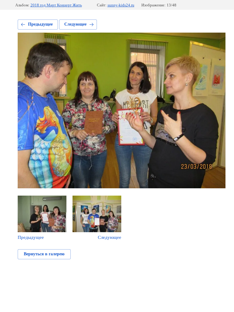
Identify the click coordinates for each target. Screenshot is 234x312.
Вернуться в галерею (44, 254)
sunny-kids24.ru (121, 5)
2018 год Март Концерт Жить (56, 5)
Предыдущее (40, 24)
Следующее (75, 24)
